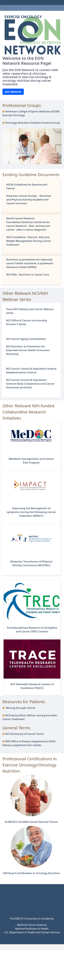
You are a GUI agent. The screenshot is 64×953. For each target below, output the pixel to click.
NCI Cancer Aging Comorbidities (26, 339)
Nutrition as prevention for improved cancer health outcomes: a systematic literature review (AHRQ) (29, 263)
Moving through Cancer (20, 708)
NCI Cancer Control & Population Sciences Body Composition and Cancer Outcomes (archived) (30, 383)
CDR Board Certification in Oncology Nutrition (31, 873)
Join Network (13, 91)
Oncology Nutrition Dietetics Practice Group (32, 122)
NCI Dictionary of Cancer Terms (24, 734)
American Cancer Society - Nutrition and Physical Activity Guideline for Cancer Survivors (28, 199)
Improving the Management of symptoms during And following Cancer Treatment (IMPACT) (31, 512)
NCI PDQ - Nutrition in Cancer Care (27, 274)
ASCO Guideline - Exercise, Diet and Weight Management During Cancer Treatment (28, 240)
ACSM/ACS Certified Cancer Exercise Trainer (31, 822)
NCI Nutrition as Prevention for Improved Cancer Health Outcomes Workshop (28, 350)
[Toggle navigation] (6, 8)
